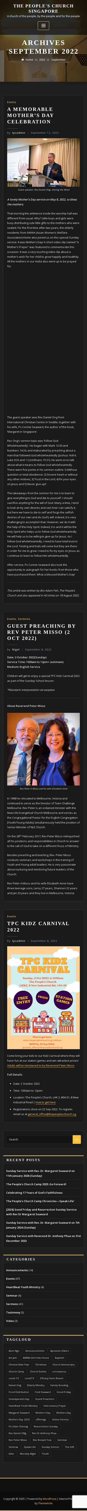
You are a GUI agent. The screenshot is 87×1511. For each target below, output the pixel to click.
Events (11, 102)
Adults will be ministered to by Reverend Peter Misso (40, 1065)
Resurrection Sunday (46, 1426)
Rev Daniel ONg (17, 1433)
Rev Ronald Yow (42, 1439)
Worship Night (28, 1453)
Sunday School (50, 1446)
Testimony (13, 1312)
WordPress (49, 1499)
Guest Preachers (44, 1399)
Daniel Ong (15, 1385)
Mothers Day (63, 1412)
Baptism (59, 1357)
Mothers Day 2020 (19, 1419)
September (58, 59)
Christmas (40, 1364)
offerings (41, 1419)
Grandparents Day (19, 1399)
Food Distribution (19, 1392)
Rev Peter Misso (18, 1439)
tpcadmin (16, 133)
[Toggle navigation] (43, 25)
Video (10, 1321)
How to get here (45, 1102)
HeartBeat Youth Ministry (23, 1287)
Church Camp (16, 1371)
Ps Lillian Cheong (18, 1426)
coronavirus (59, 1371)
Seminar (12, 1295)
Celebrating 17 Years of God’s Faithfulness (34, 1193)
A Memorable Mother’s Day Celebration (30, 115)
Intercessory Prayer (55, 1405)
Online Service (60, 1419)
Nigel (13, 649)
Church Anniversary (63, 1364)
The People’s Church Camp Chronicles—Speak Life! (40, 1201)
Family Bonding (59, 1385)
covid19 (29, 1378)
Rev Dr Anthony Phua (44, 1433)
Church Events (38, 1371)
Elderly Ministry (36, 1385)
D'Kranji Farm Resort (51, 1378)
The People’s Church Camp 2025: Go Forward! (36, 1184)
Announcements (17, 1270)
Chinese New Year (19, 1364)
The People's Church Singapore (43, 8)
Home (29, 59)
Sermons (24, 619)
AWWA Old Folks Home (36, 1357)
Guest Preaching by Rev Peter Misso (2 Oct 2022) (41, 632)
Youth (45, 1453)
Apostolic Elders (59, 1350)
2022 (42, 59)
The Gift (69, 1446)
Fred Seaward (43, 1392)
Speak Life (30, 1446)
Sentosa (13, 1446)
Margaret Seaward (19, 1412)
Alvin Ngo (14, 1350)
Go (77, 1139)
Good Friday (64, 1392)
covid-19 (14, 1378)
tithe (11, 1453)
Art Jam (13, 1357)
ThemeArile (45, 1503)
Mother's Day (42, 1412)
